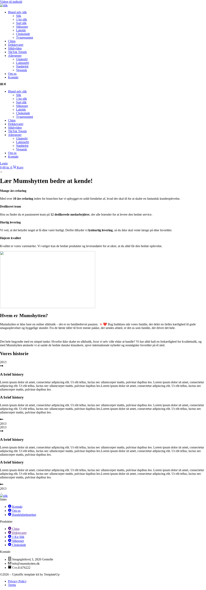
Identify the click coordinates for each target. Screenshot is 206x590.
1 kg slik (21, 19)
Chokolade (23, 34)
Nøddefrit (22, 66)
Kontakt (13, 77)
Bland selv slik (17, 12)
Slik (18, 15)
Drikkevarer (15, 44)
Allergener (15, 55)
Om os (12, 73)
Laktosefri (22, 63)
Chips (11, 41)
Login (4, 163)
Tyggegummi (24, 37)
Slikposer (22, 26)
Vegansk (21, 70)
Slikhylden (15, 48)
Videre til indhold (11, 1)
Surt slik (21, 23)
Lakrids (21, 30)
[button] (103, 84)
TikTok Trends (17, 52)
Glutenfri (22, 59)
